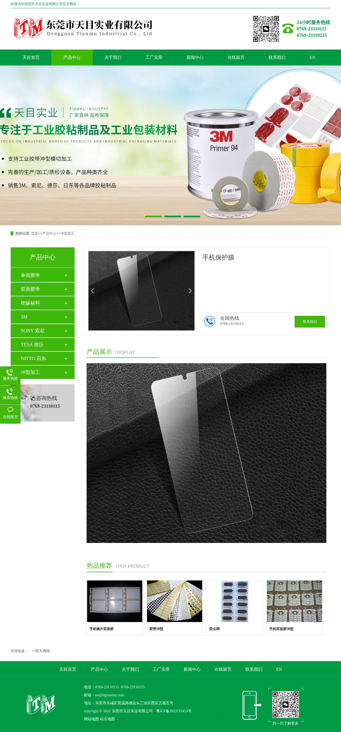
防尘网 (214, 629)
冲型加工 (67, 233)
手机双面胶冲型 (281, 629)
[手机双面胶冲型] (295, 601)
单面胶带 (30, 275)
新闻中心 (195, 57)
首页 (34, 233)
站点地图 (107, 719)
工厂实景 (154, 57)
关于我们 (112, 57)
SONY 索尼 (32, 330)
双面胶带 (30, 289)
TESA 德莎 (32, 344)
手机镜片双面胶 (102, 629)
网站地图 (91, 719)
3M (24, 317)
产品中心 (71, 57)
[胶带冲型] (175, 601)
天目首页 (30, 57)
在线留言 (236, 57)
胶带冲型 (156, 629)
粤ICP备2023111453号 (173, 711)
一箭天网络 (40, 651)
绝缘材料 (30, 303)
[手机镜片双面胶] (115, 601)
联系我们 (277, 57)
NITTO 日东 (33, 358)
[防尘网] (235, 601)
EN (312, 57)
